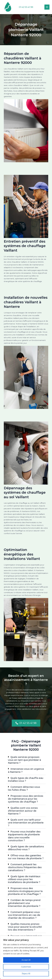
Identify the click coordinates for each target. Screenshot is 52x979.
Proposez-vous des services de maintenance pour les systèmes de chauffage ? (25, 799)
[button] (26, 7)
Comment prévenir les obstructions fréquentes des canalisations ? (25, 867)
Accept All (26, 960)
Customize (26, 967)
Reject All (26, 973)
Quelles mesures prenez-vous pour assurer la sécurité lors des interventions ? (25, 927)
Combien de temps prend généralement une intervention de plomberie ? (24, 903)
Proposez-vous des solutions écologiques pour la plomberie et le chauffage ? (25, 891)
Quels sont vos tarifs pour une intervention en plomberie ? (26, 822)
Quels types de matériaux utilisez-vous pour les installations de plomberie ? (24, 879)
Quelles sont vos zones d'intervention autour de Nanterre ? (23, 811)
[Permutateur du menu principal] (47, 7)
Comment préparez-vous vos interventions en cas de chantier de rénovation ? (24, 915)
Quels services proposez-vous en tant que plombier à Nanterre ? (24, 760)
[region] (26, 957)
